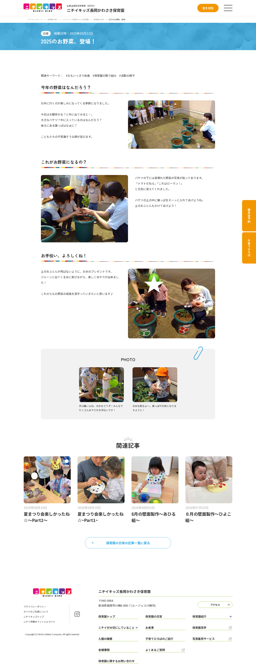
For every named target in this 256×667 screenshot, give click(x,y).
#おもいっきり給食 (78, 75)
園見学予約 (249, 215)
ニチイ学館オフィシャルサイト (39, 621)
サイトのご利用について (36, 611)
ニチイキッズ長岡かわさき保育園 (76, 19)
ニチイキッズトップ (35, 19)
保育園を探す (52, 19)
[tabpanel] (101, 389)
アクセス (215, 604)
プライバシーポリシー (35, 606)
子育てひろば (249, 248)
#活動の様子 (127, 75)
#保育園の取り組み (104, 75)
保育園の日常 (98, 19)
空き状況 (208, 8)
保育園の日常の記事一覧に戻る (128, 543)
